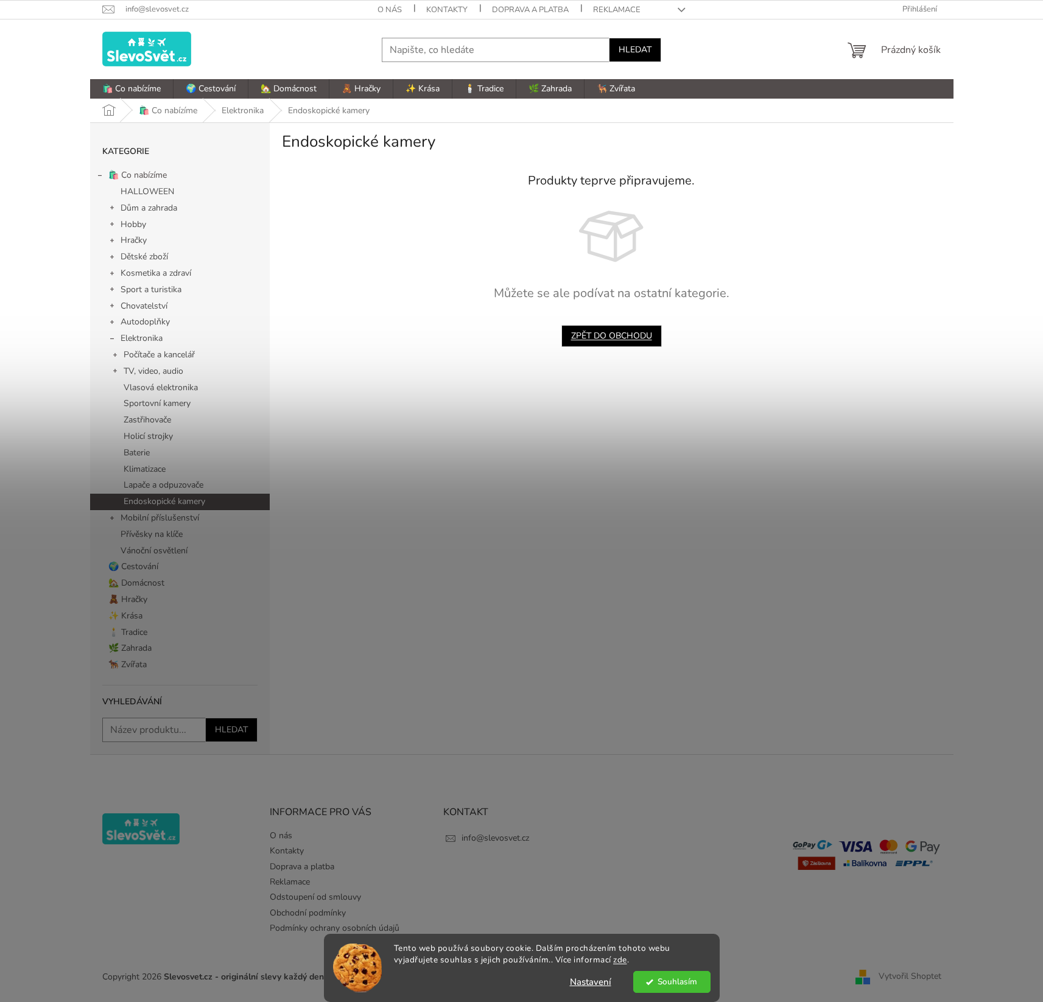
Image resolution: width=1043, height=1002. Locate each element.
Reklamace (617, 9)
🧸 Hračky (127, 599)
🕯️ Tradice (127, 632)
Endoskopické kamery (164, 501)
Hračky (134, 240)
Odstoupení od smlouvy (315, 897)
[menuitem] (131, 89)
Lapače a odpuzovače (163, 485)
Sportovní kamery (157, 403)
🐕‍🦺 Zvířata (127, 664)
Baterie (137, 452)
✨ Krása (125, 616)
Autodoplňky (145, 322)
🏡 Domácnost (136, 583)
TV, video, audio (153, 371)
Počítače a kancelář (159, 354)
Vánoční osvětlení (154, 550)
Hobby (133, 224)
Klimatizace (145, 469)
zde (620, 959)
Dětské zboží (144, 256)
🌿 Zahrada (130, 648)
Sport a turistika (151, 289)
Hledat (635, 49)
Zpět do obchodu (611, 336)
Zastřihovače (147, 420)
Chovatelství (144, 306)
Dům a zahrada (149, 208)
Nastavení (590, 982)
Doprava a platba (530, 9)
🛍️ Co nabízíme (137, 175)
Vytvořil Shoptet (910, 976)
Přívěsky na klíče (152, 534)
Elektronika (142, 338)
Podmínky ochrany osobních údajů (334, 928)
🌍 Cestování (133, 566)
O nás (390, 9)
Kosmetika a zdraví (156, 273)
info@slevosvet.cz (495, 838)
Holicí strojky (148, 436)
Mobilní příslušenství (160, 518)
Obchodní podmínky (308, 913)
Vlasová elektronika (161, 387)
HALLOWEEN (147, 191)
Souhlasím (677, 981)
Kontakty (447, 9)
